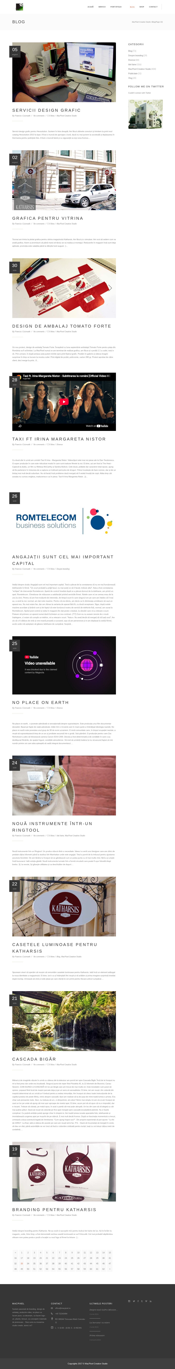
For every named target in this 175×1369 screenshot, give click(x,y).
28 (91, 1258)
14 (103, 1252)
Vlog (130, 78)
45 (97, 1263)
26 (78, 1258)
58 (78, 1269)
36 (41, 1263)
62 (103, 1269)
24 (66, 1258)
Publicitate (132, 73)
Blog (58, 957)
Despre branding (63, 569)
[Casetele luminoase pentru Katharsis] (64, 906)
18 (28, 1258)
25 (72, 1258)
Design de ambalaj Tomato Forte (62, 326)
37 (47, 1263)
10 (78, 1252)
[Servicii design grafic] (64, 72)
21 (47, 1258)
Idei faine (60, 836)
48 (15, 1269)
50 (28, 1269)
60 (91, 1269)
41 (72, 1263)
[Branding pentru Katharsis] (64, 1171)
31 (110, 1258)
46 (103, 1263)
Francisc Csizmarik (23, 116)
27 (85, 1258)
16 (15, 1258)
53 (47, 1269)
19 (34, 1258)
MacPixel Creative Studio (141, 22)
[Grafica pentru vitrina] (64, 180)
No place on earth (40, 702)
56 (66, 1269)
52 (41, 1269)
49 (22, 1269)
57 (72, 1269)
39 (59, 1263)
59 (85, 1269)
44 (91, 1263)
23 (59, 1258)
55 (59, 1269)
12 (91, 1252)
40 (66, 1263)
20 (41, 1258)
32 (15, 1263)
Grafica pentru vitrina (48, 218)
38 (53, 1263)
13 (97, 1252)
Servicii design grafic (46, 110)
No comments (39, 116)
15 (110, 1252)
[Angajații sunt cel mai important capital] (64, 519)
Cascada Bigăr (34, 1059)
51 (34, 1269)
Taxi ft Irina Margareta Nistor (59, 439)
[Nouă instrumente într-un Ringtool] (64, 785)
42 (78, 1263)
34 (28, 1263)
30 (103, 1258)
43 (85, 1263)
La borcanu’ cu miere (100, 1322)
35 (34, 1263)
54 (53, 1269)
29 (97, 1258)
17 (22, 1258)
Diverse (60, 444)
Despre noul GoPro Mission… (104, 1310)
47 (110, 1263)
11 (85, 1252)
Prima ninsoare (97, 1335)
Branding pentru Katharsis (54, 1209)
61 (97, 1269)
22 (53, 1258)
